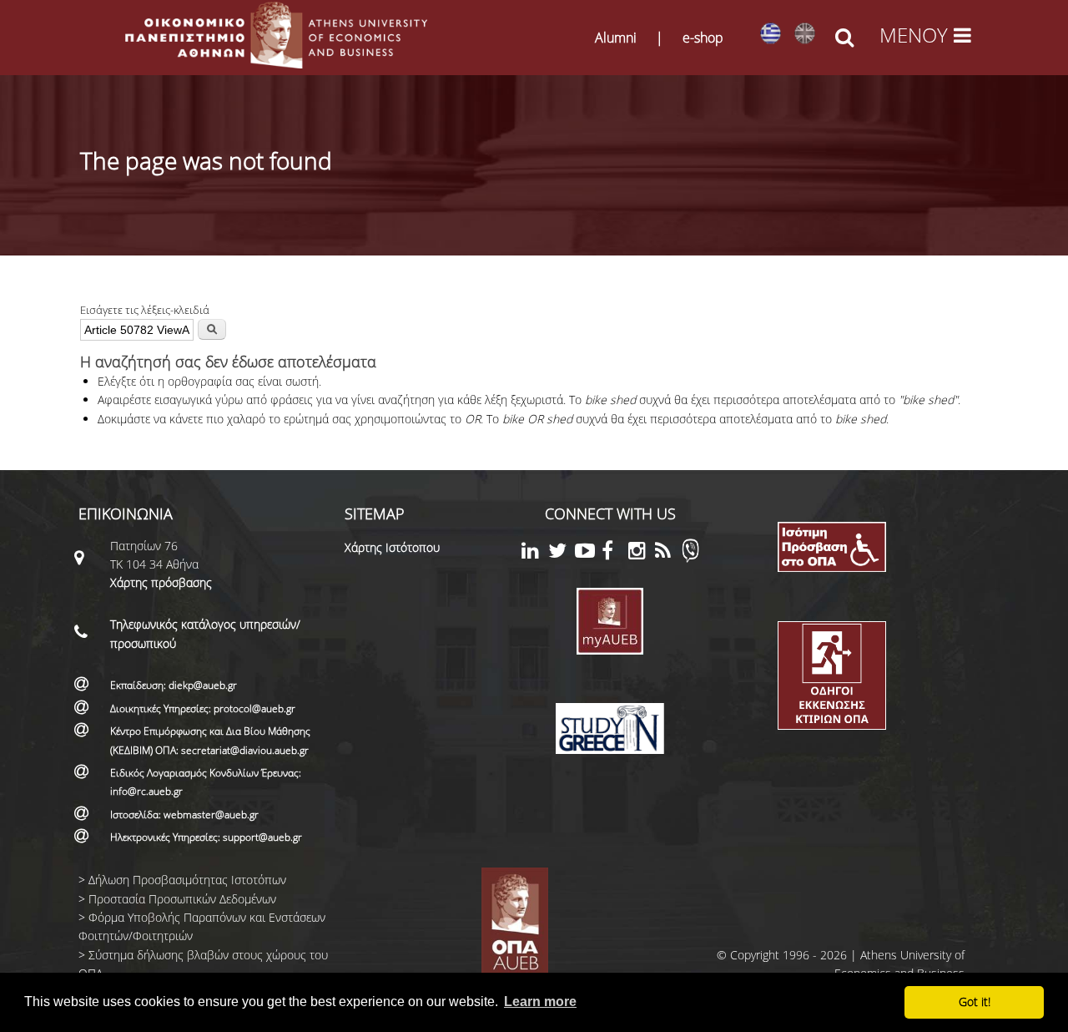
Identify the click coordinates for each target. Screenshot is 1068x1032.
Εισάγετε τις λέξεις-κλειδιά (144, 309)
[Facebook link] (615, 553)
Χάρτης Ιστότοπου (392, 547)
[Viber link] (690, 558)
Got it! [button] (974, 1001)
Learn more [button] (540, 1001)
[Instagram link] (641, 553)
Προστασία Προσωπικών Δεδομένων (182, 899)
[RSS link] (668, 553)
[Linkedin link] (534, 553)
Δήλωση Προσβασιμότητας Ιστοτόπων (187, 880)
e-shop (703, 37)
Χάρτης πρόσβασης (161, 582)
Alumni (616, 37)
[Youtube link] (588, 553)
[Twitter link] (561, 553)
